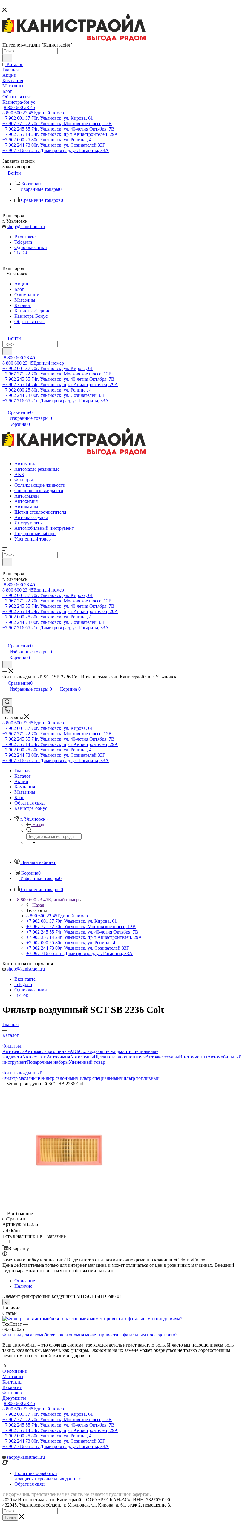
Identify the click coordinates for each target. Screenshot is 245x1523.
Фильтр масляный (20, 1078)
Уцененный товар (87, 1062)
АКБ (74, 1051)
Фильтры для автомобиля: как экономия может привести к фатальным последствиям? (89, 1334)
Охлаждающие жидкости (104, 1051)
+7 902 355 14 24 (60, 134)
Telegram (23, 242)
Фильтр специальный (98, 1078)
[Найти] (7, 58)
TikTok (21, 252)
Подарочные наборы (48, 1062)
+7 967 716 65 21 (55, 150)
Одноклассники (30, 247)
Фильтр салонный (57, 1078)
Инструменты (193, 1056)
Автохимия (58, 1056)
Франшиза (13, 1392)
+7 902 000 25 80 (46, 139)
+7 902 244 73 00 (53, 145)
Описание (24, 1280)
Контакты (12, 1381)
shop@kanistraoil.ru (26, 226)
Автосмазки (34, 1056)
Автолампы (82, 1056)
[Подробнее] (4, 1365)
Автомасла (13, 1051)
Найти (10, 1517)
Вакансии (12, 1387)
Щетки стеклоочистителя (120, 1056)
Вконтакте (25, 236)
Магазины (12, 1376)
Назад (38, 824)
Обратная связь (29, 1484)
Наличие (23, 1286)
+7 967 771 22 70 (57, 123)
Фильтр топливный (140, 1078)
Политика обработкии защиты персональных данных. (48, 1476)
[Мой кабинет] (5, 639)
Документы (14, 1398)
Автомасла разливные (47, 1051)
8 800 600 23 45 (19, 107)
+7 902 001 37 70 (47, 118)
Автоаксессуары (162, 1056)
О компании (14, 1371)
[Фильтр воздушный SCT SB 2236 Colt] (69, 1197)
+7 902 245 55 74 (58, 128)
